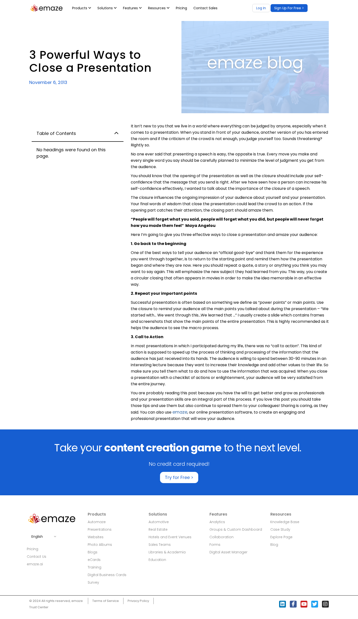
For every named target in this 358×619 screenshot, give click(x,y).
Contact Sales (205, 8)
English (37, 536)
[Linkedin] (282, 604)
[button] (289, 8)
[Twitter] (314, 604)
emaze (179, 412)
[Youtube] (304, 604)
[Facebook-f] (293, 604)
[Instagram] (325, 604)
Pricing (181, 8)
